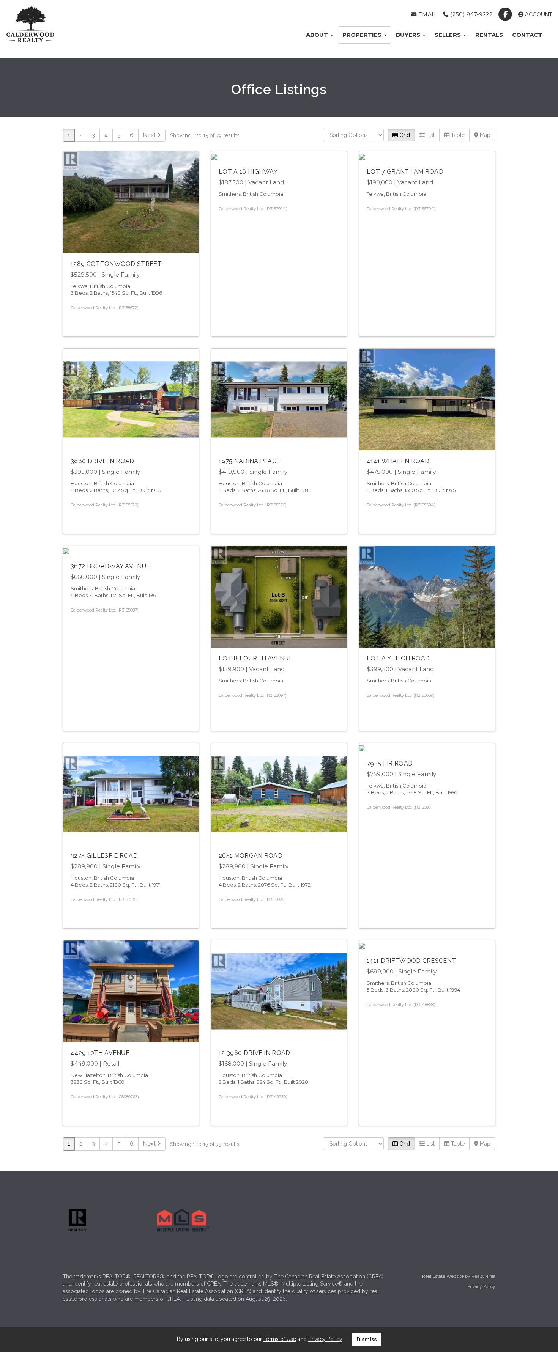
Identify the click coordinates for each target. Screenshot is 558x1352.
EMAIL (426, 14)
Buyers (409, 34)
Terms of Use (279, 1339)
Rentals (489, 34)
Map (484, 135)
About (317, 34)
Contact (527, 34)
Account (537, 14)
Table (457, 135)
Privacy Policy (481, 1286)
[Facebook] (506, 14)
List (430, 135)
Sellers (448, 34)
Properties (362, 34)
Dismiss (366, 1339)
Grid (404, 135)
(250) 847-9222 (470, 14)
